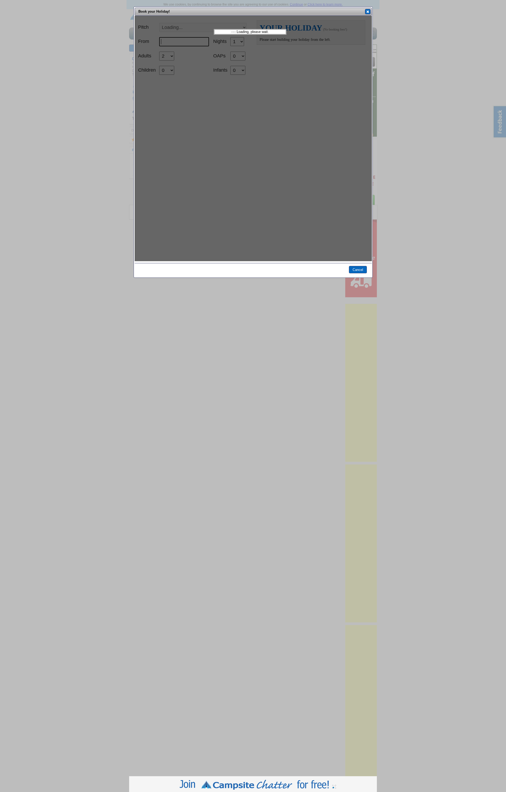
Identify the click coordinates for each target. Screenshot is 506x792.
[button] (368, 11)
